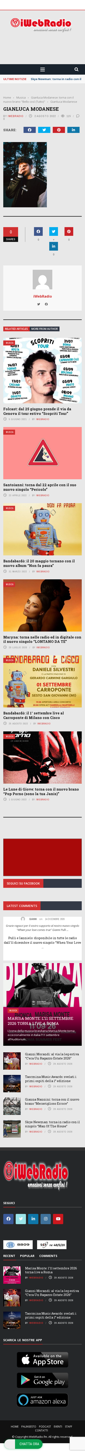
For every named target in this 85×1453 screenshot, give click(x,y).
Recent (9, 1256)
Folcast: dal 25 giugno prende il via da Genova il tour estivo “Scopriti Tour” (37, 411)
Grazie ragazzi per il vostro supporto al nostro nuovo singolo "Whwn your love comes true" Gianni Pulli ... (42, 928)
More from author (44, 329)
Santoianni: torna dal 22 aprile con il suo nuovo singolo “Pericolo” (39, 487)
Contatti (41, 1430)
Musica (9, 343)
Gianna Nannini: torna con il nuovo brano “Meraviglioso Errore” (52, 1101)
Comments (48, 1256)
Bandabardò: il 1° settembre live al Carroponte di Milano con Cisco (33, 715)
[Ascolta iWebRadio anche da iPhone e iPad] (42, 1359)
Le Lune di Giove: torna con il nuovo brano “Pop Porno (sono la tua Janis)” (41, 791)
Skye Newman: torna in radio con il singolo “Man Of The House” (52, 1124)
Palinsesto (28, 1426)
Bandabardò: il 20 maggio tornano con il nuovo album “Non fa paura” (39, 563)
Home (15, 1426)
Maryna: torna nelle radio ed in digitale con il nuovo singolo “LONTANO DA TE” (42, 639)
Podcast (45, 1426)
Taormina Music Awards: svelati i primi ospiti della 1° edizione (50, 1079)
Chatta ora (29, 1444)
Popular (27, 1256)
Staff (68, 1426)
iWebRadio (16, 116)
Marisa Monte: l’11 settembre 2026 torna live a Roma (40, 1021)
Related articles (16, 329)
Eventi (58, 1426)
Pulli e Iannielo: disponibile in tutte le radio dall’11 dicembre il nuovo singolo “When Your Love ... (42, 942)
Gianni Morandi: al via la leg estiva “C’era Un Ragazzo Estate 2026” (52, 1056)
